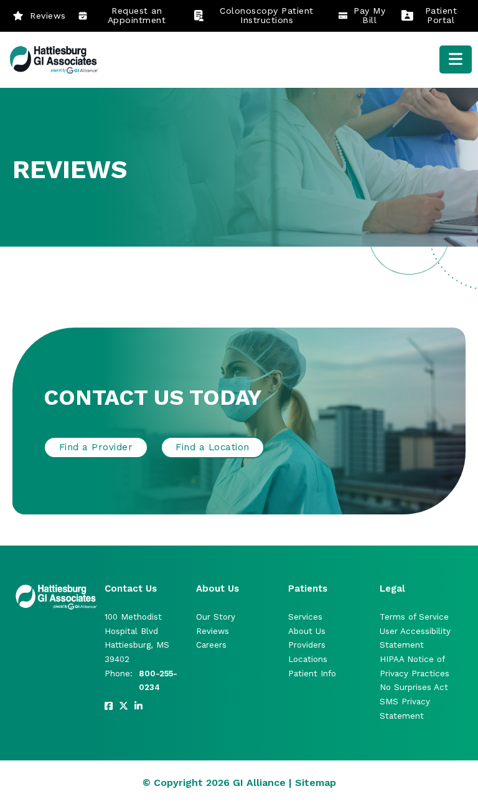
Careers (211, 645)
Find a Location (213, 447)
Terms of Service (414, 617)
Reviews (48, 16)
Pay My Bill (369, 15)
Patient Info (312, 673)
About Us (307, 631)
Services (305, 617)
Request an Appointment (137, 15)
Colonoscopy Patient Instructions (267, 15)
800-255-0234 (158, 681)
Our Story (215, 617)
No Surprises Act (414, 687)
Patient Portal (441, 15)
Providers (307, 645)
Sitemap (315, 782)
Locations (307, 659)
